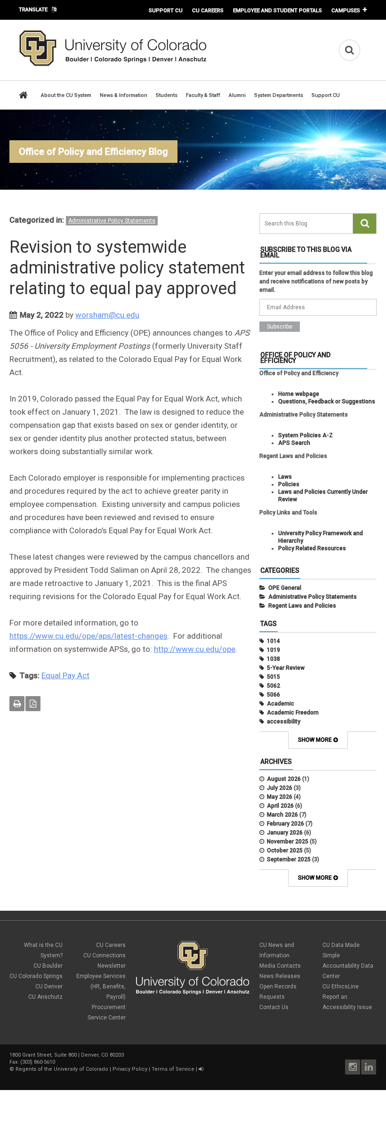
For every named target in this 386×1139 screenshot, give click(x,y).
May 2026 (279, 797)
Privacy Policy (130, 1069)
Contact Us (274, 1007)
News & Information (123, 95)
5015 (273, 677)
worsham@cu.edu (107, 315)
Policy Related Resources (312, 548)
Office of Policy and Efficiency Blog (93, 151)
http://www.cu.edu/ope (194, 649)
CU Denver (49, 986)
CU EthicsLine (340, 986)
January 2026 (285, 832)
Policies (288, 484)
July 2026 (279, 788)
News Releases (279, 976)
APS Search (294, 443)
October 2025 (285, 850)
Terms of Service (173, 1069)
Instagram (352, 1067)
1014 (273, 641)
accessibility (283, 721)
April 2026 (280, 805)
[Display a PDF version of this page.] (32, 703)
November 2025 (287, 841)
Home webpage (298, 394)
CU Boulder (48, 966)
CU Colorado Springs (36, 976)
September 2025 (289, 859)
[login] (201, 1069)
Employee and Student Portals (277, 10)
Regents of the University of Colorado (62, 1069)
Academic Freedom (293, 712)
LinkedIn (368, 1067)
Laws (285, 476)
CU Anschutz (45, 997)
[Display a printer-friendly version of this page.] (16, 703)
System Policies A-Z (305, 435)
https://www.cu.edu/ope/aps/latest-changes (88, 636)
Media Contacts (280, 966)
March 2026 (282, 814)
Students (166, 95)
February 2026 (285, 823)
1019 (273, 650)
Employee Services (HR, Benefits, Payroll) (101, 986)
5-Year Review (286, 668)
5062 (273, 685)
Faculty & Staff (203, 95)
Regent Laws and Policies (302, 605)
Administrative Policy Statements (111, 220)
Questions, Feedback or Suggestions (326, 401)
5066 (273, 694)
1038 (273, 659)
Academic (280, 703)
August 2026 (284, 779)
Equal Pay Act (65, 675)
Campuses (345, 10)
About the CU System (66, 95)
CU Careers (208, 10)
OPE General (284, 588)
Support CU (166, 10)
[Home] (113, 64)
